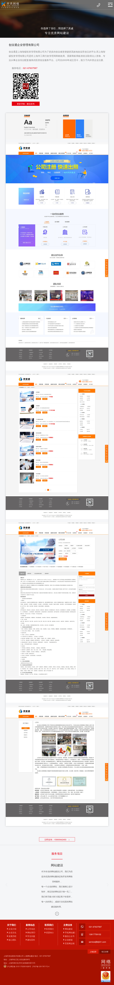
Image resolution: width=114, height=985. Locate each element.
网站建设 (69, 928)
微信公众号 (70, 936)
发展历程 (12, 936)
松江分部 (105, 951)
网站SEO (31, 932)
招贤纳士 (50, 932)
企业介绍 (12, 928)
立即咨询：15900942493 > (57, 839)
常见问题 (31, 936)
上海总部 (93, 951)
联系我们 (50, 928)
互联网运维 (70, 943)
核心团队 (12, 939)
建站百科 (31, 939)
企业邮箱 (69, 939)
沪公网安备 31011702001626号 (19, 966)
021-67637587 (30, 68)
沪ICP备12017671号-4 (40, 966)
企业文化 (12, 932)
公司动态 (31, 928)
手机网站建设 (70, 932)
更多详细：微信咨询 (25, 103)
